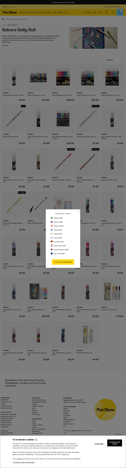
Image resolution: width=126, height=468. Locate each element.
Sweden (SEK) (58, 218)
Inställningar (99, 444)
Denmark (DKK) (59, 226)
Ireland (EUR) (58, 234)
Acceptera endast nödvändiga (24, 462)
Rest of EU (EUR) (59, 253)
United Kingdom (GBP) (61, 249)
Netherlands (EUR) (60, 246)
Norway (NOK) (58, 222)
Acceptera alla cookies (114, 443)
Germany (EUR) (59, 242)
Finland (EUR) (58, 230)
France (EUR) (58, 238)
